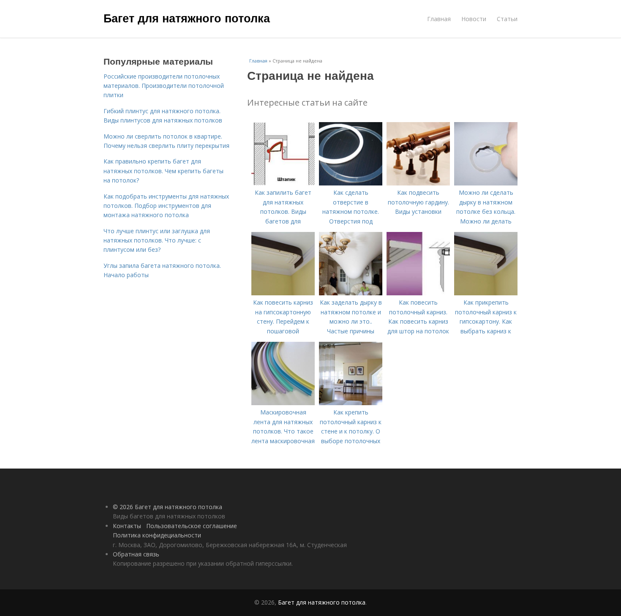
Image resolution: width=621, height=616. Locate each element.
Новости (473, 19)
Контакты (127, 526)
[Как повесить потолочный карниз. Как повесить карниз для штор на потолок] (418, 293)
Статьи (507, 19)
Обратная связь (136, 554)
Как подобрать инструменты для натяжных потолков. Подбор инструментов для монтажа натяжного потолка (166, 205)
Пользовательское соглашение (191, 526)
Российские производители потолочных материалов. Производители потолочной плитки (164, 85)
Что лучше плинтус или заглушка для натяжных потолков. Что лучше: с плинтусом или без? (157, 240)
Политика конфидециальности (157, 535)
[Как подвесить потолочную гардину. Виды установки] (418, 183)
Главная (439, 19)
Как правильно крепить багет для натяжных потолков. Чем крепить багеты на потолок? (163, 170)
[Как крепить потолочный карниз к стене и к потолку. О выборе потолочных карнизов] (350, 403)
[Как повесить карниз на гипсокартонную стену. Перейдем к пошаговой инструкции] (283, 293)
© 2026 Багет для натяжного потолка (167, 507)
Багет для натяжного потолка (187, 18)
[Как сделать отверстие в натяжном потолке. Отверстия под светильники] (350, 183)
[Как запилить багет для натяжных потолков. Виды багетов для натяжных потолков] (283, 183)
